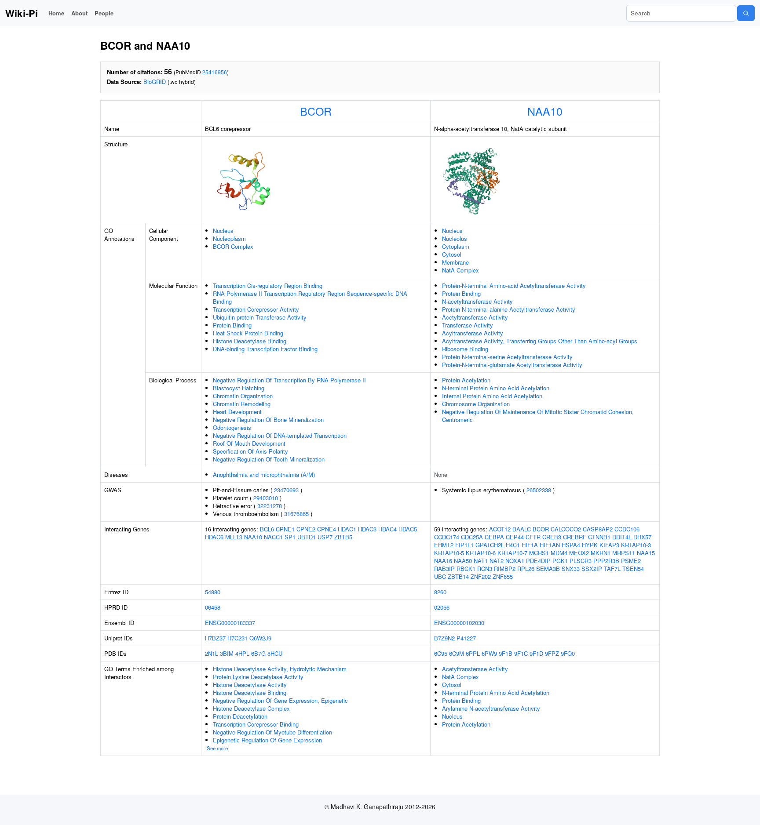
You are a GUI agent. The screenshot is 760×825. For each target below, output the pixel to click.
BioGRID (154, 81)
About (79, 13)
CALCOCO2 (566, 529)
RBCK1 (466, 568)
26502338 (538, 490)
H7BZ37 (215, 638)
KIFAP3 (609, 545)
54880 (212, 592)
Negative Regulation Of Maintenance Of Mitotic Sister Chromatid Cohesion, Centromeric (538, 415)
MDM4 (559, 553)
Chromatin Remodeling (241, 404)
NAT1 (481, 560)
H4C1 (513, 545)
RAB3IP (444, 568)
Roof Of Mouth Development (249, 443)
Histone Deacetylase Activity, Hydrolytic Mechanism (280, 669)
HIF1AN (550, 545)
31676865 (296, 513)
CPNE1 (285, 529)
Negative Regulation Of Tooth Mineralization (269, 459)
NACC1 (273, 537)
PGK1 (560, 560)
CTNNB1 (599, 537)
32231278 (269, 506)
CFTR (533, 537)
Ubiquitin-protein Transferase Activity (260, 317)
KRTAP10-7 (512, 553)
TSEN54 (633, 568)
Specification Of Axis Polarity (250, 451)
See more (217, 748)
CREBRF (574, 537)
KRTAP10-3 (636, 545)
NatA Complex (460, 270)
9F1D (536, 653)
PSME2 (631, 560)
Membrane (455, 262)
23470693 (286, 490)
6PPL (473, 653)
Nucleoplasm (229, 238)
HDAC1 (347, 529)
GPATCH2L (489, 545)
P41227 (466, 638)
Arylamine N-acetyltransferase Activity (491, 708)
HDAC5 (407, 529)
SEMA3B (548, 568)
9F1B (505, 653)
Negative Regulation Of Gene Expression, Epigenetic (280, 700)
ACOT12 (500, 529)
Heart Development (237, 411)
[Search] (746, 13)
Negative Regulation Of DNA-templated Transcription (280, 435)
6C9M (456, 653)
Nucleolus (454, 238)
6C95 (440, 653)
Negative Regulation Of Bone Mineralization (268, 419)
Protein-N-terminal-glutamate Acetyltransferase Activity (512, 364)
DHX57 (642, 537)
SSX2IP (591, 568)
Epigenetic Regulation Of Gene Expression (267, 740)
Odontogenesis (232, 427)
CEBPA (494, 537)
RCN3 (484, 568)
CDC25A (472, 537)
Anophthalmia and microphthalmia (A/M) (264, 474)
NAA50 (463, 560)
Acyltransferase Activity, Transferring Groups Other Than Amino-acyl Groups (539, 341)
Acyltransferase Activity (472, 333)
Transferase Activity (467, 325)
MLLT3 (233, 537)
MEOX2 (579, 553)
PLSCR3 (581, 560)
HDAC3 (367, 529)
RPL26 (525, 568)
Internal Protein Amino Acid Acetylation (492, 396)
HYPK (590, 545)
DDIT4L (622, 537)
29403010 (265, 498)
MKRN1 (600, 553)
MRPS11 (623, 553)
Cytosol (451, 254)
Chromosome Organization (476, 404)
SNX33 (571, 568)
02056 (441, 607)
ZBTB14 (458, 576)
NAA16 (443, 560)
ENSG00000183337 (230, 622)
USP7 (325, 537)
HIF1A (530, 545)
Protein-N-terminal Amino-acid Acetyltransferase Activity (514, 285)
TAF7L (612, 568)
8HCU (274, 653)
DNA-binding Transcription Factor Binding (265, 349)
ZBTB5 (343, 537)
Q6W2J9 (260, 638)
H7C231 (237, 638)
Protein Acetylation (466, 380)
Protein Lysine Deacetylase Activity (258, 676)
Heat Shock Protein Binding (248, 333)
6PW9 (489, 653)
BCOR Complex (233, 246)
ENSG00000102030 (459, 622)
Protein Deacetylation (240, 716)
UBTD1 (306, 537)
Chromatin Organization (243, 396)
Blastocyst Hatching (238, 388)
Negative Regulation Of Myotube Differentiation (272, 732)
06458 (212, 607)
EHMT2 (443, 545)
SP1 (290, 537)
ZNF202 (481, 576)
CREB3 (551, 537)
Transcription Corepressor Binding (256, 724)
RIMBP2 (504, 568)
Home (56, 13)
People (104, 13)
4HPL (242, 653)
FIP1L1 (464, 545)
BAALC (521, 529)
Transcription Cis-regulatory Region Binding (267, 285)
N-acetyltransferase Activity (477, 301)
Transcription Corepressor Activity (256, 309)
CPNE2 (305, 529)
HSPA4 (571, 545)
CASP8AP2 (598, 529)
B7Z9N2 (444, 638)
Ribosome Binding (465, 349)
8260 (440, 592)
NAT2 (497, 560)
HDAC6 (214, 537)
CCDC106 (626, 529)
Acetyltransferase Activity (475, 317)
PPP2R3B (606, 560)
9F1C (521, 653)
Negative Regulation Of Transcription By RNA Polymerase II (289, 380)
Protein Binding (232, 325)
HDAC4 (387, 529)
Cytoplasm (455, 246)
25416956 (214, 72)
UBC (440, 576)
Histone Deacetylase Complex (251, 708)
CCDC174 (446, 537)
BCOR (316, 111)
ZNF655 (503, 576)
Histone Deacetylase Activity (250, 684)
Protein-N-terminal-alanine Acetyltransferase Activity (508, 309)
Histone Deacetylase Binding (249, 341)
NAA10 (545, 111)
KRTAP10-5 (449, 553)
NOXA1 (514, 560)
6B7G (258, 653)
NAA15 (646, 553)
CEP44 (515, 537)
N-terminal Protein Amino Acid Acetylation (495, 388)
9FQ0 (568, 653)
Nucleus (223, 230)
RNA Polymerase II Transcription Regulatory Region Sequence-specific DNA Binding (310, 297)
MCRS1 (539, 553)
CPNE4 (326, 529)
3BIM (227, 653)
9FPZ (552, 653)
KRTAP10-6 (481, 553)
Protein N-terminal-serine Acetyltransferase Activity (507, 357)
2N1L (211, 653)
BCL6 (267, 529)
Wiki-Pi (21, 13)
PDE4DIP (538, 560)
